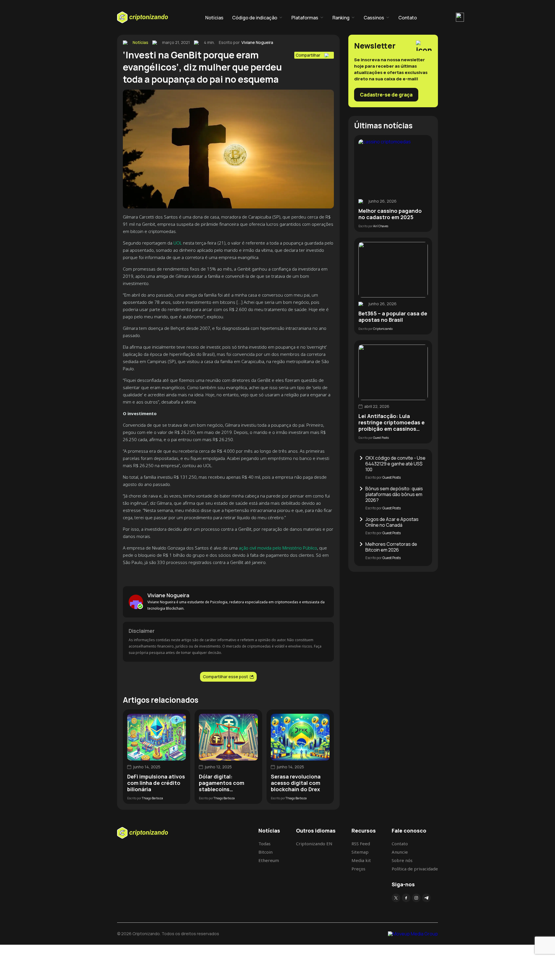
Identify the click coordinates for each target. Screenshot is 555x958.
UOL (177, 243)
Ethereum (268, 860)
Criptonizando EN (314, 843)
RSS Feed (361, 843)
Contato (407, 17)
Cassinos (374, 17)
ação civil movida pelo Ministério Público (278, 548)
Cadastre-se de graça (386, 94)
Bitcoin (265, 852)
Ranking (340, 17)
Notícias (214, 17)
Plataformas (304, 17)
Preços (358, 869)
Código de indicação (254, 17)
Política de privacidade (415, 869)
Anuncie (400, 852)
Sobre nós (402, 860)
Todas (264, 843)
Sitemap (360, 852)
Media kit (361, 860)
